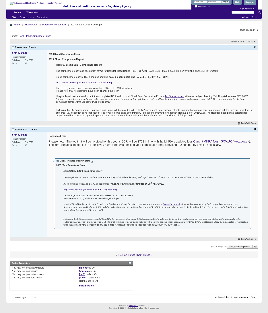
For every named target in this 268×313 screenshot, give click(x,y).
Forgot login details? (247, 9)
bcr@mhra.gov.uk (174, 96)
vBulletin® (133, 306)
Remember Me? (204, 6)
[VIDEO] (83, 277)
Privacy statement (239, 297)
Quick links (42, 17)
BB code (84, 267)
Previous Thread (126, 255)
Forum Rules (86, 285)
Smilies (83, 271)
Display (250, 41)
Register (249, 2)
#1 (255, 47)
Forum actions (26, 17)
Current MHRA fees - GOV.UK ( (213, 141)
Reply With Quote (248, 123)
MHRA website (222, 297)
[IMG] (82, 274)
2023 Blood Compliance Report (35, 36)
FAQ (14, 17)
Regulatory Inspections (54, 24)
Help (237, 2)
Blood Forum (31, 24)
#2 (255, 129)
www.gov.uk (241, 141)
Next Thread (143, 255)
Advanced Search (250, 17)
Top (255, 247)
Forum (17, 12)
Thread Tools (237, 41)
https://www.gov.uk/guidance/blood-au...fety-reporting (84, 82)
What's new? (33, 12)
